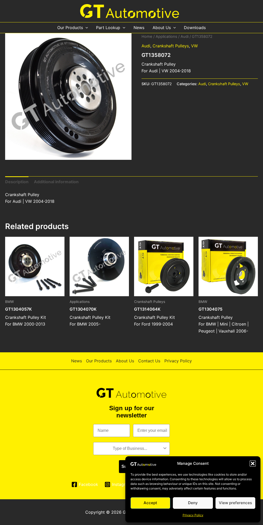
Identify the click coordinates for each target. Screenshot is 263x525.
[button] (252, 463)
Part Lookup (108, 27)
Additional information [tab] (56, 181)
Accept (150, 502)
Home (147, 36)
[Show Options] (164, 448)
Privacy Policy (193, 515)
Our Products (70, 27)
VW (194, 45)
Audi (185, 36)
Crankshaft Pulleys (171, 45)
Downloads (195, 27)
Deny (193, 502)
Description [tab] (17, 181)
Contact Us (149, 360)
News (139, 27)
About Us (162, 27)
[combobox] (130, 448)
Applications (166, 36)
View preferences (235, 502)
